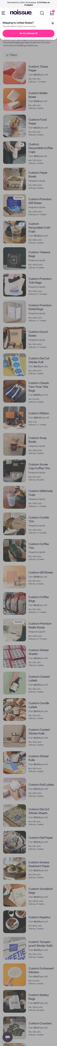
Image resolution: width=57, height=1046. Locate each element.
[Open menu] (4, 13)
